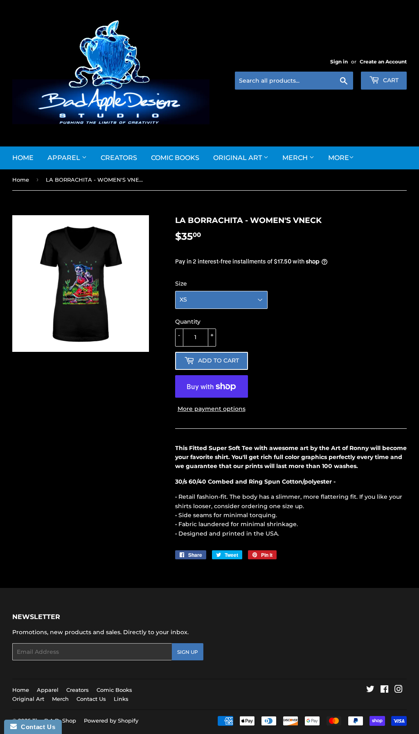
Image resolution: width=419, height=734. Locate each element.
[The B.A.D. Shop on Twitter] (370, 690)
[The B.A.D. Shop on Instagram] (398, 690)
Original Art (238, 158)
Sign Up (187, 652)
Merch (295, 158)
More (338, 158)
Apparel (64, 158)
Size (181, 283)
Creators (119, 158)
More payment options (212, 408)
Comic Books (175, 158)
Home (23, 158)
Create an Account (383, 62)
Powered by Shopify (111, 720)
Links (121, 699)
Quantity (187, 321)
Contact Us (91, 699)
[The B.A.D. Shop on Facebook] (384, 690)
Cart (390, 80)
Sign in (339, 62)
